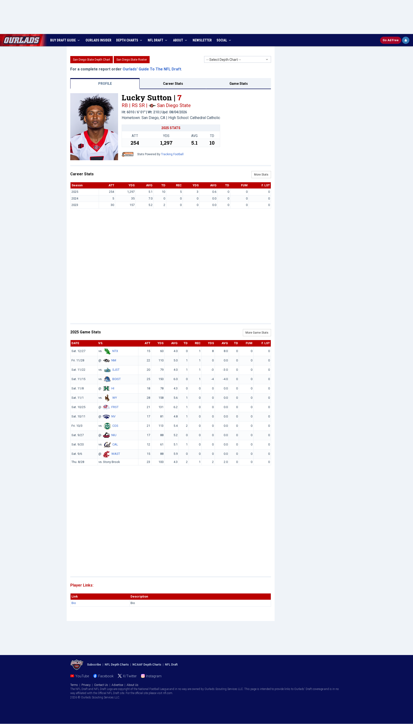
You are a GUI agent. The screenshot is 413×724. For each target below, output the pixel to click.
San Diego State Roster (131, 59)
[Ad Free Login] (405, 40)
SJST (116, 369)
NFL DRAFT (156, 40)
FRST (115, 407)
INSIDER (98, 40)
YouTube (82, 676)
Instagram (154, 676)
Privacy (86, 685)
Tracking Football (172, 154)
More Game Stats (256, 332)
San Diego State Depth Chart (91, 59)
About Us (132, 685)
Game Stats (238, 84)
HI (112, 388)
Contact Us (101, 685)
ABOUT (178, 40)
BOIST (116, 379)
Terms (74, 685)
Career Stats (173, 84)
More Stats (261, 174)
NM (113, 360)
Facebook (106, 676)
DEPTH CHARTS (127, 40)
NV (113, 416)
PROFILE (105, 84)
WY (114, 397)
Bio (73, 603)
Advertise (117, 685)
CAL (115, 444)
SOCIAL (222, 40)
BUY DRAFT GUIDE (63, 40)
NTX (115, 351)
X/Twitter (130, 676)
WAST (115, 454)
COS (115, 426)
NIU (113, 435)
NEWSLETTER (202, 40)
